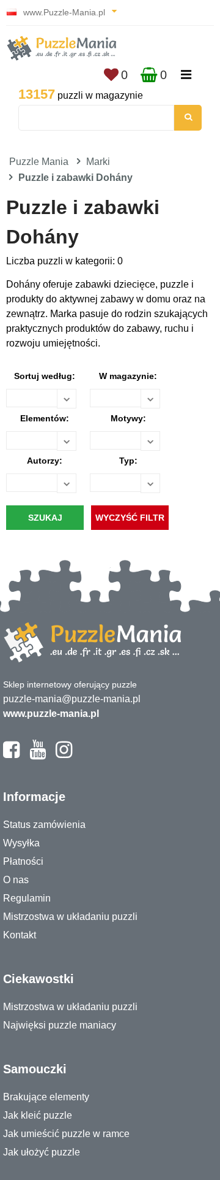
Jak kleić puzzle (37, 1115)
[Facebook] (11, 755)
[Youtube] (37, 755)
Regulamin (27, 898)
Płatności (23, 861)
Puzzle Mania (38, 161)
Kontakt (19, 935)
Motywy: (128, 418)
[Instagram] (64, 755)
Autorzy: (44, 460)
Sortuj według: (44, 376)
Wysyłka (21, 843)
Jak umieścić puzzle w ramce (66, 1133)
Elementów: (44, 418)
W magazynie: (128, 376)
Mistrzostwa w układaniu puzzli (70, 916)
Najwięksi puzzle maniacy (59, 1025)
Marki (98, 161)
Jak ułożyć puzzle (41, 1152)
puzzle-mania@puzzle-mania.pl (72, 699)
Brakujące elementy (46, 1097)
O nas (16, 880)
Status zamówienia (44, 824)
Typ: (128, 460)
